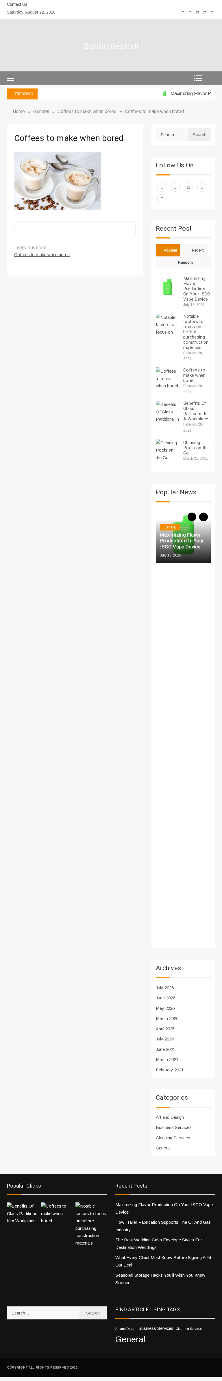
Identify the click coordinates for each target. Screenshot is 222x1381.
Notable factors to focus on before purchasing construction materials (196, 332)
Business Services (174, 1127)
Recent (198, 250)
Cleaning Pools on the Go (196, 447)
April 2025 (165, 1028)
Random (185, 262)
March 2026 (167, 1018)
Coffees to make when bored (42, 254)
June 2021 (165, 1049)
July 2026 (165, 987)
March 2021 (167, 1059)
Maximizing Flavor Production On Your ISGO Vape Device (196, 288)
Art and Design (170, 1117)
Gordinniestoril (111, 46)
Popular (170, 250)
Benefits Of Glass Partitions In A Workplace (195, 411)
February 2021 (170, 1069)
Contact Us (17, 4)
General (170, 527)
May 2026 (165, 1008)
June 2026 (165, 997)
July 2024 (165, 1038)
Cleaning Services (173, 1137)
